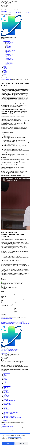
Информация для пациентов (10, 412)
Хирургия (8, 43)
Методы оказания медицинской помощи (13, 414)
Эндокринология (10, 50)
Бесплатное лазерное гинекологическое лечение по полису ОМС (12, 323)
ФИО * (16, 308)
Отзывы (5, 71)
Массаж (8, 64)
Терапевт (8, 47)
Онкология (9, 49)
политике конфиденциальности (14, 437)
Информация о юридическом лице (12, 417)
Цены (4, 66)
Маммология (9, 59)
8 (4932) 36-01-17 (5, 11)
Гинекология (9, 54)
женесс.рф (3, 424)
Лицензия (5, 420)
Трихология (9, 52)
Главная (3, 79)
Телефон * (16, 309)
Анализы (8, 46)
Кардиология (9, 63)
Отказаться (21, 443)
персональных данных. (6, 318)
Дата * (16, 311)
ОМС (4, 70)
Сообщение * (17, 313)
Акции (5, 72)
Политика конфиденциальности (11, 418)
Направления (6, 41)
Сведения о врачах (8, 413)
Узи (7, 45)
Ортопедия (9, 62)
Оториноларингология (12, 56)
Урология (8, 55)
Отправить (3, 314)
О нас (4, 74)
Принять (8, 443)
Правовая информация (9, 416)
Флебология (9, 51)
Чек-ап (5, 68)
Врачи (5, 67)
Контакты (5, 75)
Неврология (9, 58)
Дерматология (9, 60)
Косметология (9, 42)
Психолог (5, 408)
